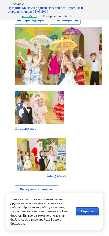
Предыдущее (33, 20)
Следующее (62, 20)
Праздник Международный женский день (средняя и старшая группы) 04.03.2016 (45, 10)
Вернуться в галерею (37, 189)
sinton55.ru (29, 16)
